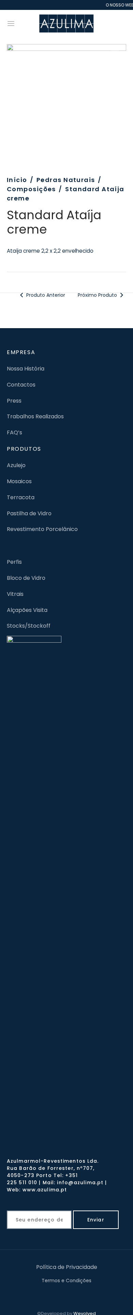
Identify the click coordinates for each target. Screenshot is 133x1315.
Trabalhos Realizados (35, 416)
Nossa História (25, 369)
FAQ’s (14, 432)
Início (17, 180)
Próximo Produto (98, 295)
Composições (31, 189)
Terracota (20, 497)
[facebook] (58, 1295)
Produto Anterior (45, 295)
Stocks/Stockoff (28, 626)
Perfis (14, 562)
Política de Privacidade (66, 1267)
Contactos (21, 385)
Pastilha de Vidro (29, 513)
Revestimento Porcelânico (42, 529)
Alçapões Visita (27, 610)
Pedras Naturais (65, 180)
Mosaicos (19, 481)
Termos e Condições (66, 1280)
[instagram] (75, 1295)
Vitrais (15, 594)
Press (14, 401)
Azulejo (16, 465)
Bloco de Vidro (26, 578)
